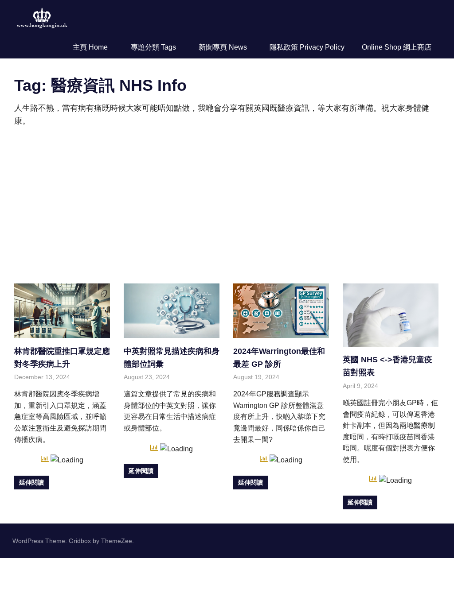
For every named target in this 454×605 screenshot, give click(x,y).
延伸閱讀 (31, 482)
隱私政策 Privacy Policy (307, 47)
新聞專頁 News (223, 47)
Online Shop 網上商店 (396, 47)
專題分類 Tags (153, 47)
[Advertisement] (227, 204)
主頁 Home (90, 47)
